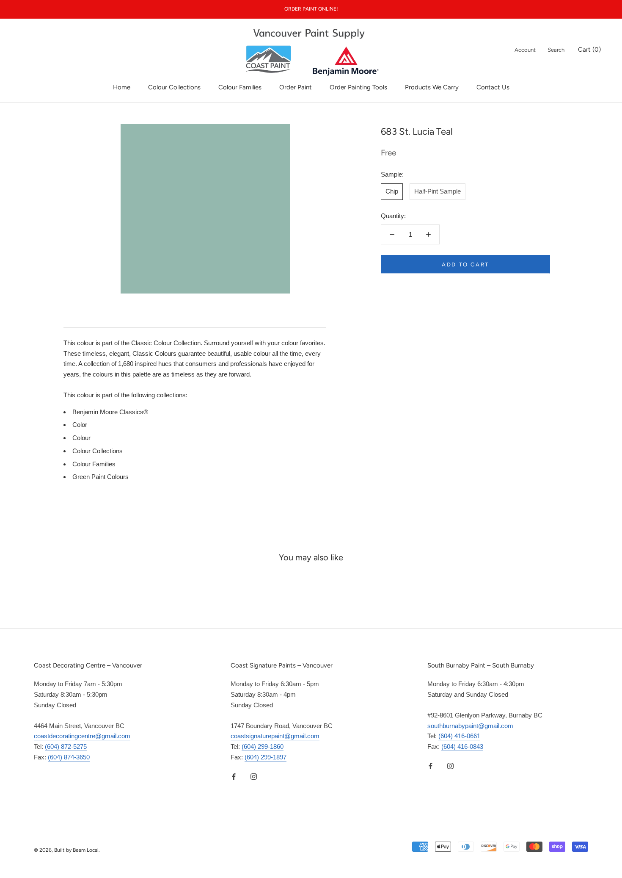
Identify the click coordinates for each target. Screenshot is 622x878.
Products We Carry (432, 87)
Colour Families (239, 87)
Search (556, 50)
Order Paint (295, 87)
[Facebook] (234, 776)
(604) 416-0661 (459, 736)
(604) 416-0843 (462, 746)
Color (79, 424)
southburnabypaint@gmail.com (470, 725)
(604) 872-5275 (66, 746)
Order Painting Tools (358, 87)
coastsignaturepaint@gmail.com (275, 736)
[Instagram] (253, 776)
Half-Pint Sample (437, 190)
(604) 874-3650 (69, 757)
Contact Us (492, 87)
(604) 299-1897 (265, 757)
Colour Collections (174, 87)
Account (525, 50)
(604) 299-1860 (262, 746)
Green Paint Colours (100, 476)
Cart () (589, 49)
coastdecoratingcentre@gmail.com (82, 736)
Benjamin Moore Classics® (110, 411)
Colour (81, 437)
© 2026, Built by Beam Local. (67, 850)
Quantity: (393, 215)
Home (121, 87)
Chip (391, 190)
